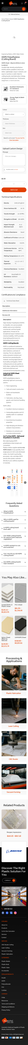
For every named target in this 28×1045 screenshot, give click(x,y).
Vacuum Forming (13, 792)
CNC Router (13, 759)
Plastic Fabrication (13, 693)
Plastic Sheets (9, 19)
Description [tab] (6, 306)
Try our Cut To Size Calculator (16, 139)
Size (4, 128)
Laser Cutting (13, 726)
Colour (5, 109)
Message (5, 152)
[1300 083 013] (2, 908)
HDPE (14, 54)
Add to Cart (14, 190)
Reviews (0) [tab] (6, 315)
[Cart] (25, 3)
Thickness (6, 119)
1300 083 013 (8, 909)
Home (3, 19)
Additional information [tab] (9, 311)
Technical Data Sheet (12, 301)
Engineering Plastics (7, 54)
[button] (3, 3)
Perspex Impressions (14, 832)
